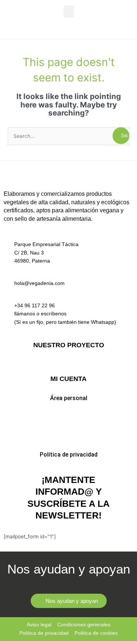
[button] (69, 12)
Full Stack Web (68, 364)
